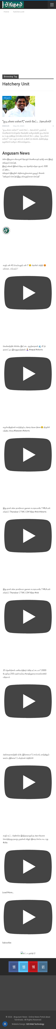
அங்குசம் (6, 98)
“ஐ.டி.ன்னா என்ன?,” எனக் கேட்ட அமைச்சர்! (26, 121)
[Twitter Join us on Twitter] (23, 966)
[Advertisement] (28, 43)
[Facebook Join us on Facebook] (13, 966)
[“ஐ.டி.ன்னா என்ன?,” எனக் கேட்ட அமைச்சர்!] (18, 106)
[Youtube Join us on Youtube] (33, 966)
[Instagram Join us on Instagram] (42, 966)
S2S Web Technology (35, 1024)
